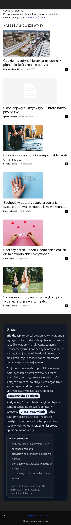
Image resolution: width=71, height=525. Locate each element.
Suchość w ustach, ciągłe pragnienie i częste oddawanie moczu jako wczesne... (34, 205)
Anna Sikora (8, 258)
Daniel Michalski (10, 211)
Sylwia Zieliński (10, 116)
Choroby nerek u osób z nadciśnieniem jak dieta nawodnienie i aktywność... (34, 252)
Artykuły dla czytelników (37, 515)
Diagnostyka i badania (23, 395)
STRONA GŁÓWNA (34, 17)
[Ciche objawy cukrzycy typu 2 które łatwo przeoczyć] (35, 91)
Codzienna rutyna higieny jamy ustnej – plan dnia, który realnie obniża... (32, 63)
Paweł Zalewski (10, 164)
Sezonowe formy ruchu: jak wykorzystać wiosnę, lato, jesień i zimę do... (33, 299)
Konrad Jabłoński (11, 69)
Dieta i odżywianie (33, 411)
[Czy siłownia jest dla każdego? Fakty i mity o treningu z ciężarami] (35, 138)
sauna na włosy (24, 430)
